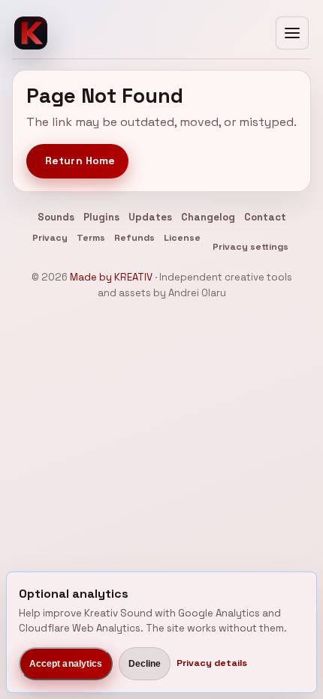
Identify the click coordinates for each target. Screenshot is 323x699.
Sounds (56, 217)
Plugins (101, 217)
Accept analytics (66, 663)
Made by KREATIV (111, 277)
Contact (265, 217)
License (182, 238)
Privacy (50, 238)
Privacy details (212, 663)
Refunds (134, 238)
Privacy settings (250, 247)
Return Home (80, 160)
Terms (91, 238)
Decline (145, 663)
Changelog (208, 217)
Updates (150, 217)
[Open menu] (292, 33)
